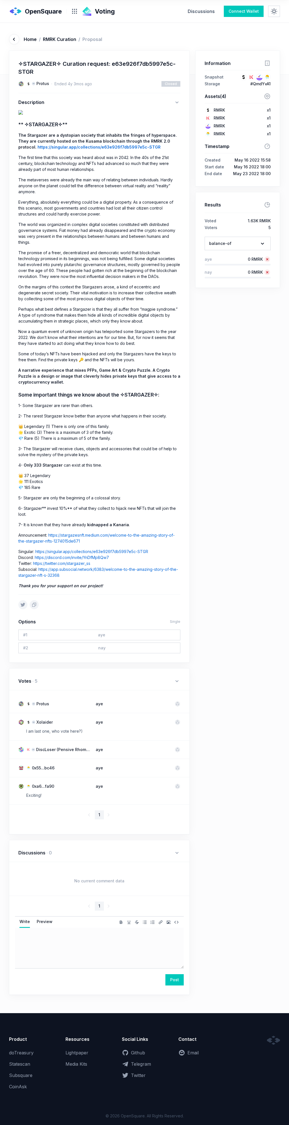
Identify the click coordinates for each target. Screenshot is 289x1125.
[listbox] (238, 243)
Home (30, 39)
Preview (44, 921)
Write (24, 921)
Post (174, 979)
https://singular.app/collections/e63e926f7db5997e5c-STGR (99, 147)
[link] (201, 11)
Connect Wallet (244, 11)
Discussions (201, 11)
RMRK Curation (59, 39)
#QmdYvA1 (260, 83)
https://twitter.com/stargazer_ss (61, 563)
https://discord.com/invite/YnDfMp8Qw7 (72, 557)
